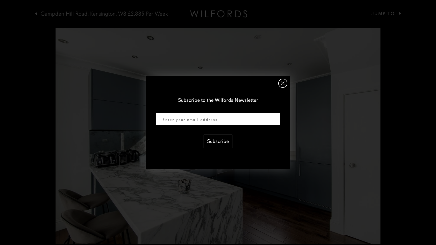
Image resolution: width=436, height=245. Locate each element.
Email (162, 109)
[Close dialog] (283, 83)
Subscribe (218, 141)
